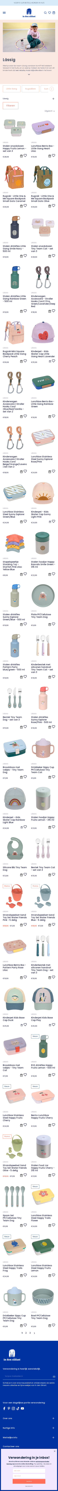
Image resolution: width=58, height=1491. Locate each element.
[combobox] (50, 111)
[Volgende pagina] (35, 1333)
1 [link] (22, 1333)
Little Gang (11, 88)
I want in (29, 1481)
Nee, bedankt (29, 1486)
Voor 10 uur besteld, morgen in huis (29, 3)
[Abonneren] (54, 1376)
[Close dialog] (54, 1451)
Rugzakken (30, 88)
